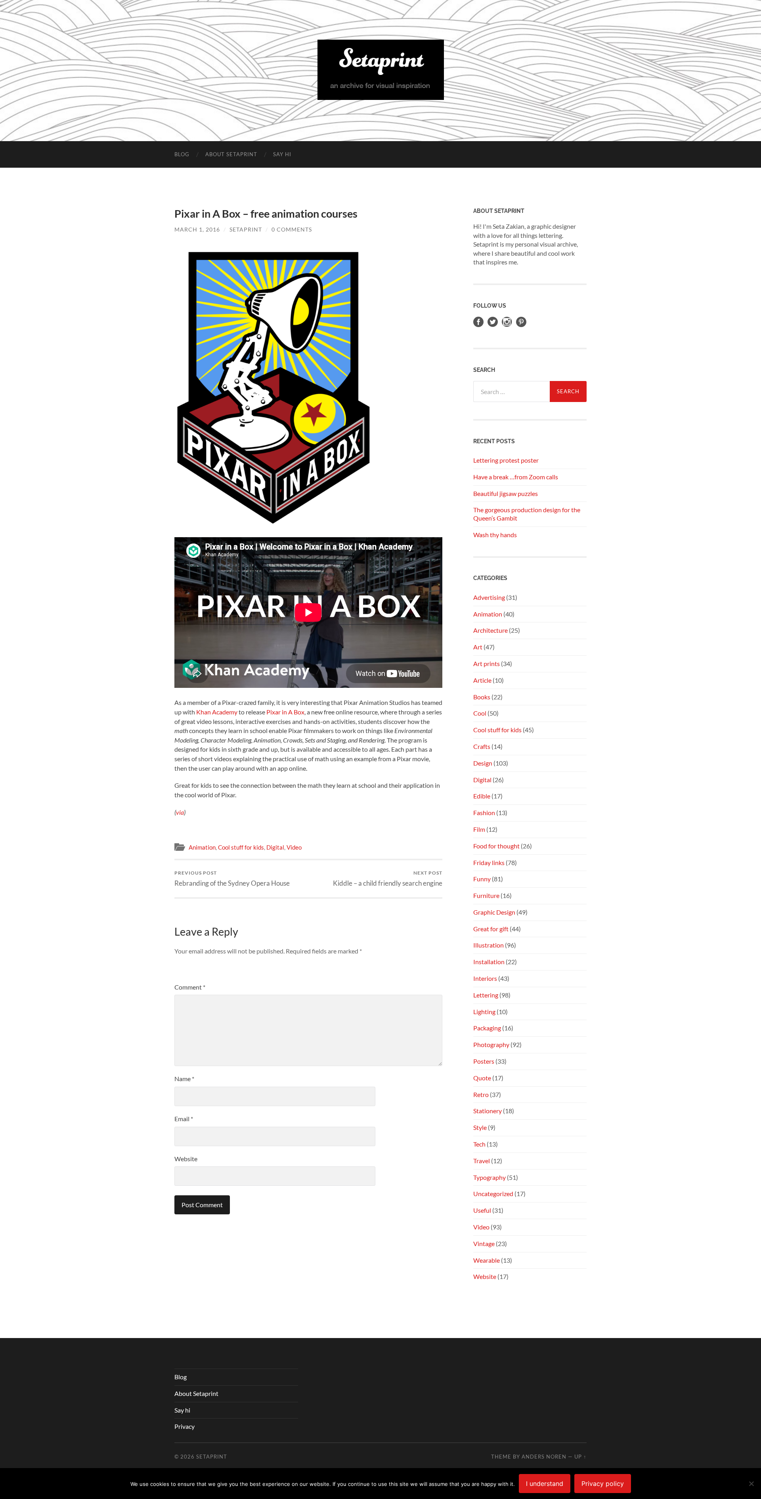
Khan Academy (216, 712)
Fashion (484, 812)
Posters (483, 1061)
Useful (482, 1210)
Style (480, 1127)
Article (482, 680)
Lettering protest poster (506, 460)
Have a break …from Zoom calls (515, 477)
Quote (482, 1078)
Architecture (490, 630)
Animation (202, 847)
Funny (482, 879)
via (180, 812)
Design (482, 763)
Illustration (488, 945)
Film (479, 829)
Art (477, 647)
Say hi (282, 154)
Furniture (486, 895)
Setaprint (245, 229)
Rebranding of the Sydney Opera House (232, 878)
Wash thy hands (495, 534)
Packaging (487, 1028)
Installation (489, 961)
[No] (751, 1484)
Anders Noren (544, 1456)
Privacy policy (602, 1484)
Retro (481, 1094)
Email (183, 1118)
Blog (181, 154)
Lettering (485, 995)
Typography (489, 1177)
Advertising (489, 597)
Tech (479, 1144)
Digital (275, 847)
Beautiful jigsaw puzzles (505, 493)
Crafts (481, 746)
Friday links (489, 862)
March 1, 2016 (197, 229)
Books (481, 697)
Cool (479, 713)
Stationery (487, 1110)
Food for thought (496, 846)
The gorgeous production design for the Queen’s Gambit (526, 514)
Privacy (184, 1426)
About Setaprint (231, 154)
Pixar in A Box (285, 712)
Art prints (486, 663)
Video (294, 847)
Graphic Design (494, 912)
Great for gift (491, 928)
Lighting (484, 1011)
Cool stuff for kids (241, 847)
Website (185, 1158)
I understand (544, 1484)
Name (184, 1078)
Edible (481, 796)
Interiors (485, 978)
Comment (189, 987)
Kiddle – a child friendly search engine (387, 878)
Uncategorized (493, 1193)
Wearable (486, 1260)
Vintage (484, 1243)
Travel (481, 1160)
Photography (491, 1044)
